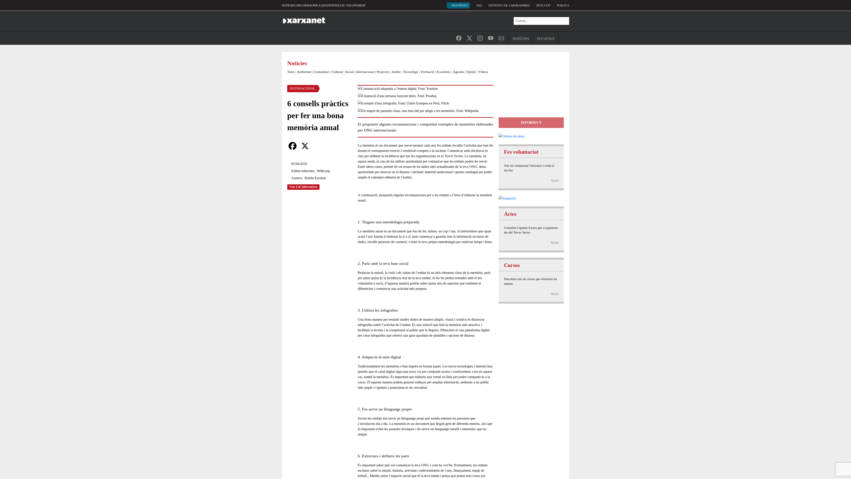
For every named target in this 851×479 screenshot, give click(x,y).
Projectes (383, 72)
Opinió (471, 72)
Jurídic (396, 72)
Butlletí (543, 5)
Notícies (520, 38)
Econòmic (444, 72)
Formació (427, 72)
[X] (305, 146)
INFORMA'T (531, 122)
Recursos (545, 38)
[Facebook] (292, 146)
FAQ (479, 5)
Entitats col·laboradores (509, 5)
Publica (563, 5)
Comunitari (321, 72)
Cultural (337, 72)
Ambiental (304, 72)
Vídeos (483, 72)
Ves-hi (554, 180)
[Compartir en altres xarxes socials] (317, 146)
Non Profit (460, 5)
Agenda (458, 72)
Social (349, 72)
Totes (291, 72)
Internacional (365, 72)
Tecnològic (411, 72)
